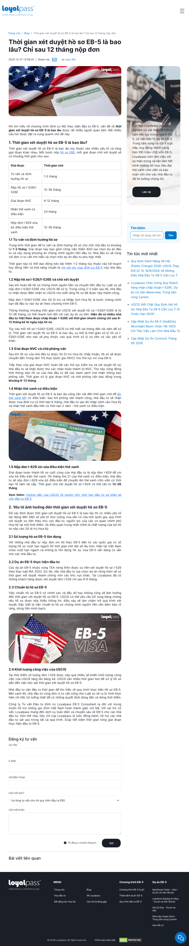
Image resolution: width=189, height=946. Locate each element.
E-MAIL (12, 761)
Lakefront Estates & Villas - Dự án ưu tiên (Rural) (165, 900)
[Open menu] (182, 11)
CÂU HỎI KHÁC (17, 809)
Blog (27, 33)
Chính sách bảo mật (105, 940)
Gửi (111, 843)
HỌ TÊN (13, 745)
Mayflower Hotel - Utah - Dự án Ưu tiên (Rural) (165, 891)
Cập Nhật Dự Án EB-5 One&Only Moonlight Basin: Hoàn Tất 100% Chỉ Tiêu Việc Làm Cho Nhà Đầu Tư (155, 326)
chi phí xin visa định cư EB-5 (82, 267)
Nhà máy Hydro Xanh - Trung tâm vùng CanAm (164, 918)
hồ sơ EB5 (67, 152)
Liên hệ (146, 191)
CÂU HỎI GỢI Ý (16, 793)
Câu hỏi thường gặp (97, 901)
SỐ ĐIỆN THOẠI (17, 777)
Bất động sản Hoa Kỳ (65, 901)
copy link (70, 59)
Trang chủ (14, 33)
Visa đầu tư (60, 895)
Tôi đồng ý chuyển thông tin (82, 842)
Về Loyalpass (93, 895)
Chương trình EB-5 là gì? (131, 889)
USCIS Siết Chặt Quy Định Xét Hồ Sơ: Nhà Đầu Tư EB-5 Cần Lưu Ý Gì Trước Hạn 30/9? (155, 309)
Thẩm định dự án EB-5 (130, 895)
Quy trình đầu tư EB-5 (130, 901)
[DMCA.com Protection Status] (130, 940)
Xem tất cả (158, 925)
